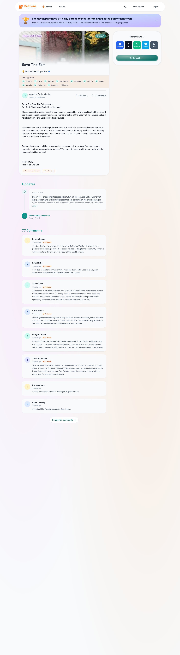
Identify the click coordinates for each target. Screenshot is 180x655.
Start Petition (138, 7)
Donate (49, 7)
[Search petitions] (125, 6)
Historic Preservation (31, 171)
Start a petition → (137, 58)
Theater (46, 171)
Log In (155, 7)
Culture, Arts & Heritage (32, 36)
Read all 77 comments (64, 420)
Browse (62, 7)
